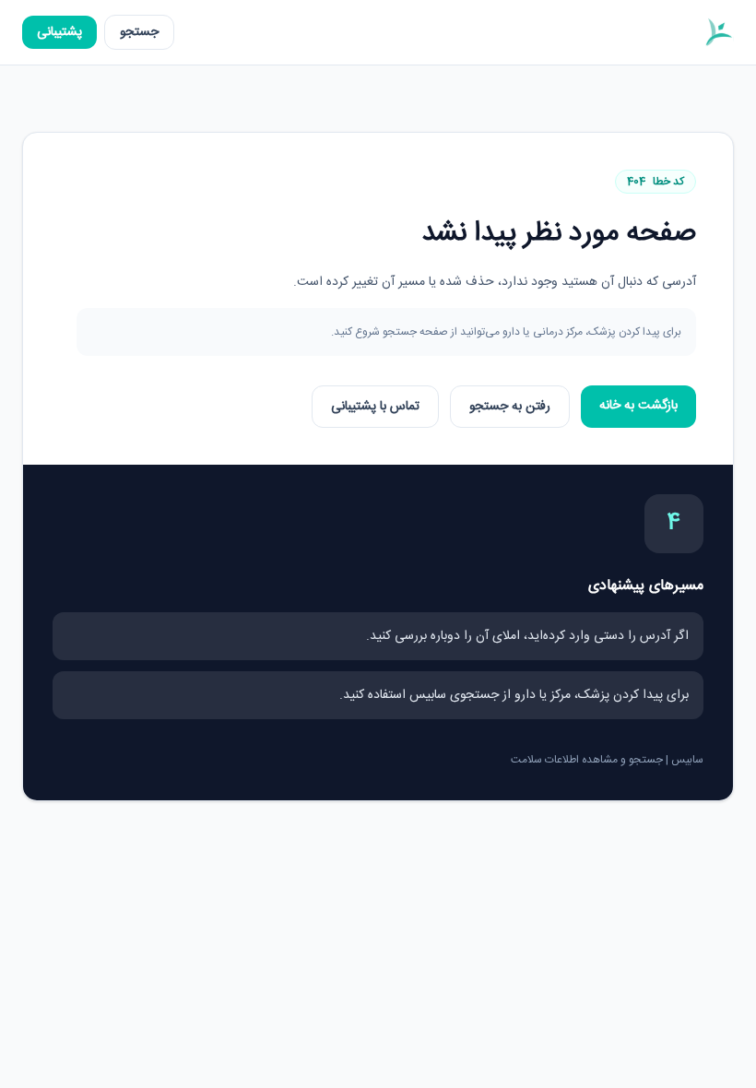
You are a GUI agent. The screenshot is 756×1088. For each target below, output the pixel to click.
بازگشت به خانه (638, 406)
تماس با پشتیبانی (375, 407)
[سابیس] (718, 32)
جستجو (139, 32)
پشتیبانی (59, 32)
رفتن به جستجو (509, 407)
